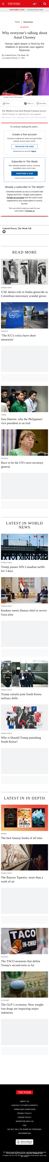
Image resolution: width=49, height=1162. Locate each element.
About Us (24, 1101)
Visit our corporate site (34, 1153)
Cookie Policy (24, 1117)
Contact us (30, 211)
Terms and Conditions (24, 1109)
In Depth (24, 27)
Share (7, 103)
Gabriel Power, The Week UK (17, 55)
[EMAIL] (5, 231)
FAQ (24, 1125)
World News (28, 22)
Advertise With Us (24, 1121)
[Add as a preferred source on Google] (24, 1142)
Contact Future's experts (24, 1105)
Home (17, 22)
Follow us (30, 103)
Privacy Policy (24, 1113)
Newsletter (43, 103)
